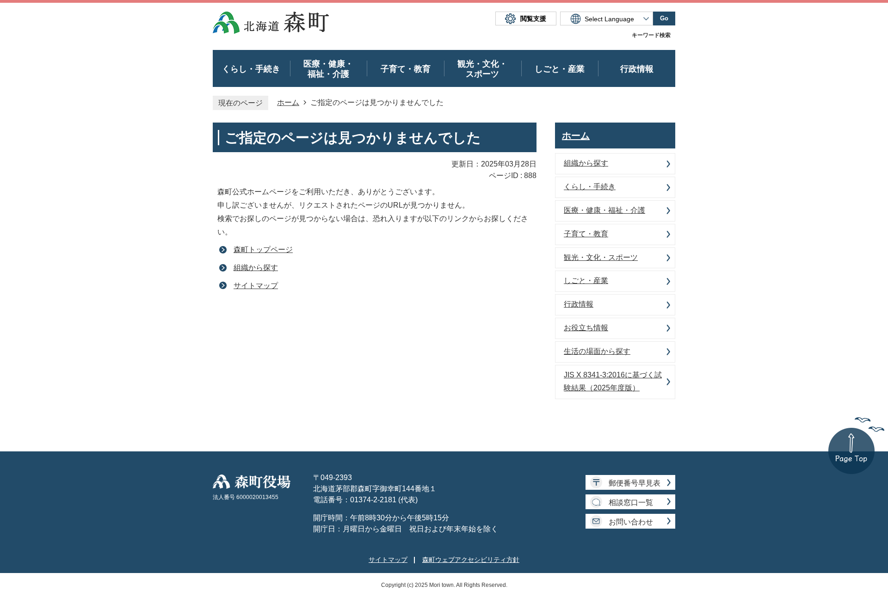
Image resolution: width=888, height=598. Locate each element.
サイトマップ (256, 286)
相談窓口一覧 (631, 502)
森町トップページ (263, 249)
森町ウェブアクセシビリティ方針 (470, 559)
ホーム (288, 102)
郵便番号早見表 (634, 483)
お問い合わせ (631, 522)
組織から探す (256, 267)
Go (664, 18)
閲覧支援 (533, 18)
